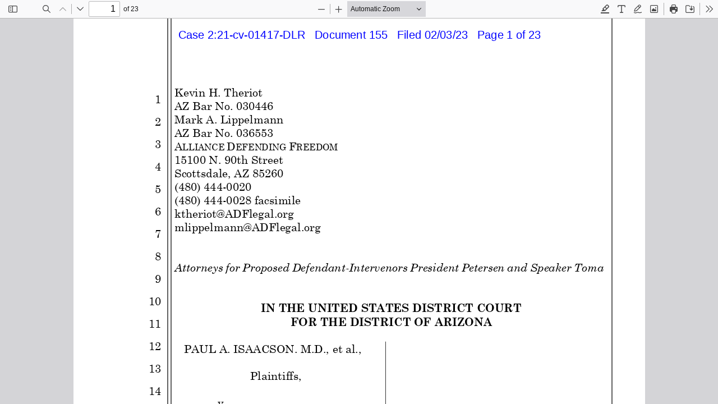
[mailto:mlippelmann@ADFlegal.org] (247, 227)
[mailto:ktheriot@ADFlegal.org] (233, 214)
